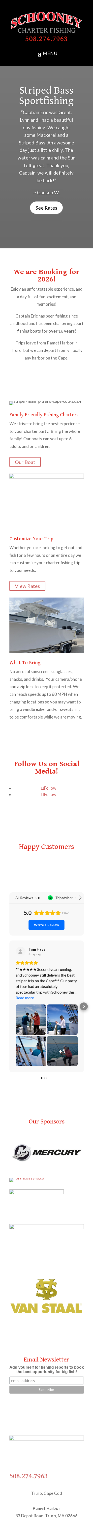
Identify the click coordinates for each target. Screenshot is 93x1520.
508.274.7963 (28, 1476)
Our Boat (25, 462)
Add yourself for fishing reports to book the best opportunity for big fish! (46, 1365)
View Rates (27, 586)
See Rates (46, 208)
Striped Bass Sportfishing (46, 95)
